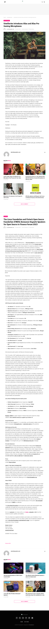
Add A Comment (24, 601)
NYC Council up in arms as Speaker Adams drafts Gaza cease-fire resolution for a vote (35, 594)
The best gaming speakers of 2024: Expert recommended (13, 576)
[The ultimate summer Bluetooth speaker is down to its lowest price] (35, 568)
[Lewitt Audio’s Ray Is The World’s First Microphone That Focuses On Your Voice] (13, 169)
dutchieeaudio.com (10, 29)
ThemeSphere (31, 624)
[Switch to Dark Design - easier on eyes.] (42, 2)
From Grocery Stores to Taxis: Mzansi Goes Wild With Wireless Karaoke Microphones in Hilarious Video (35, 178)
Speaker (5, 216)
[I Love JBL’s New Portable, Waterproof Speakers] (13, 586)
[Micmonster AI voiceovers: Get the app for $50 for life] (13, 188)
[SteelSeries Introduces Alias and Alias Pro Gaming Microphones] (24, 45)
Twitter (27, 512)
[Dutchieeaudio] (24, 2)
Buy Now (26, 621)
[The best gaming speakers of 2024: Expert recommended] (13, 568)
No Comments (25, 29)
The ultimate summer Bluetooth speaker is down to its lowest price (35, 576)
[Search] (44, 2)
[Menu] (5, 2)
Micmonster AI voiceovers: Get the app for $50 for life (13, 196)
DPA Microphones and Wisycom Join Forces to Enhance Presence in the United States (35, 196)
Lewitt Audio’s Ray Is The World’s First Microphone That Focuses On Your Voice (12, 177)
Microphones (6, 20)
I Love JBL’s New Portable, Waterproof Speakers (12, 594)
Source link (8, 543)
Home (21, 621)
